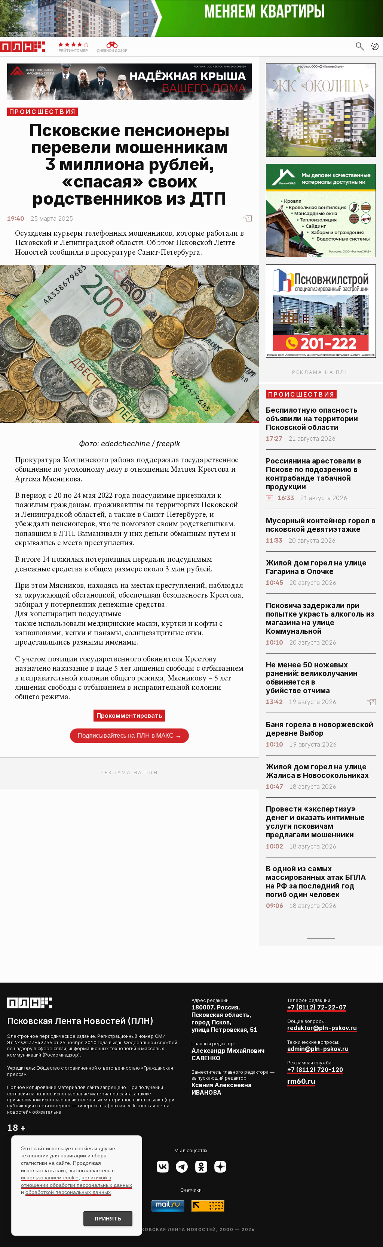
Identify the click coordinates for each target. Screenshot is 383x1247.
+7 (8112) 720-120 (315, 1069)
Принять (108, 1219)
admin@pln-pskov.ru (318, 1048)
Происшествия (42, 111)
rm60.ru (301, 1081)
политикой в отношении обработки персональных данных (76, 1181)
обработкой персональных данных (68, 1192)
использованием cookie (50, 1178)
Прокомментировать (129, 715)
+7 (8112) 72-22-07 (316, 1007)
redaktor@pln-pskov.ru (322, 1028)
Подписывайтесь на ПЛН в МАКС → (129, 735)
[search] (360, 46)
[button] (375, 46)
